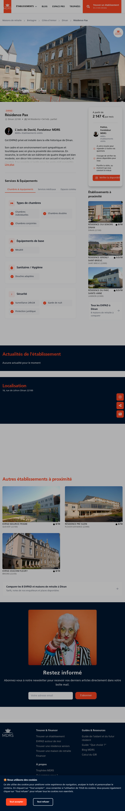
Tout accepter (16, 802)
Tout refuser (43, 802)
